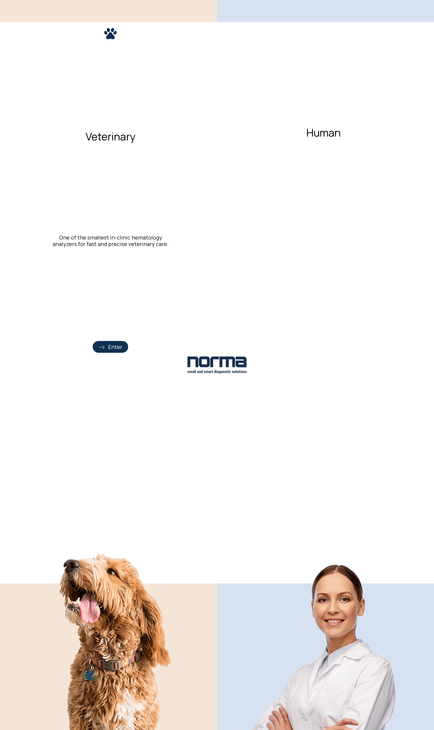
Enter (115, 346)
